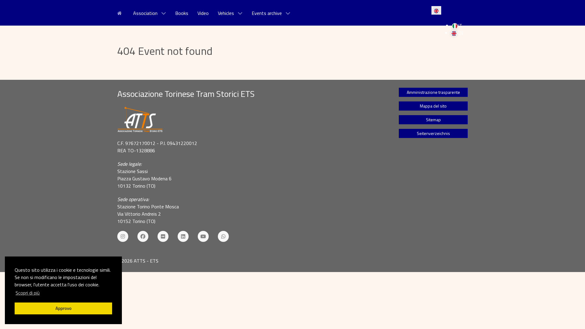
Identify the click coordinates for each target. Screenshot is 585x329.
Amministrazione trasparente (433, 92)
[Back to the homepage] (250, 120)
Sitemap (433, 119)
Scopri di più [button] (28, 292)
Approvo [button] (63, 308)
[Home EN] (121, 12)
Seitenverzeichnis (433, 133)
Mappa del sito (433, 106)
